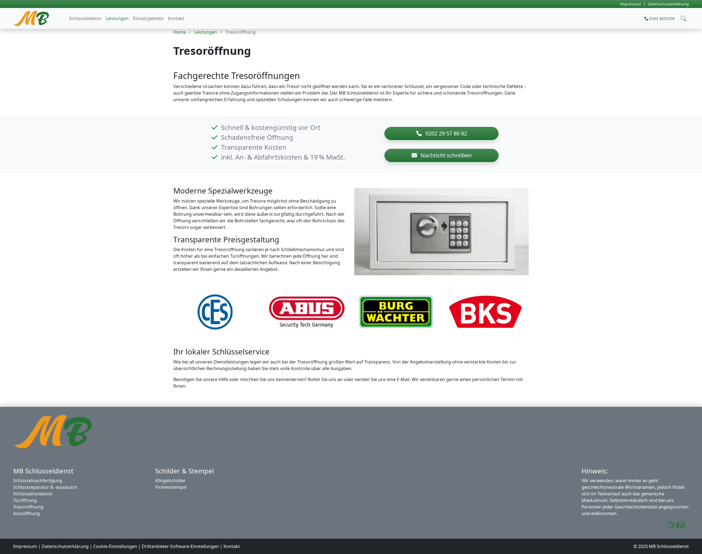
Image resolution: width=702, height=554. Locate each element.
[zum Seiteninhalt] (676, 525)
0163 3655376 (661, 18)
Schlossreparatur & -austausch (45, 487)
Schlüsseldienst (85, 18)
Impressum (630, 4)
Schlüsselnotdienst (32, 494)
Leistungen (117, 18)
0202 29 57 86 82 (445, 133)
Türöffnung (25, 500)
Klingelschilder (170, 481)
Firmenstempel (170, 487)
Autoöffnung (26, 513)
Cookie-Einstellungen (115, 546)
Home (179, 32)
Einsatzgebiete (148, 18)
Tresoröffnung (28, 507)
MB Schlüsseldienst (38, 18)
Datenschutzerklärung (668, 4)
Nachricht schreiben (445, 155)
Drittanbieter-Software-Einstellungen (180, 546)
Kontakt (176, 18)
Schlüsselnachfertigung (37, 481)
